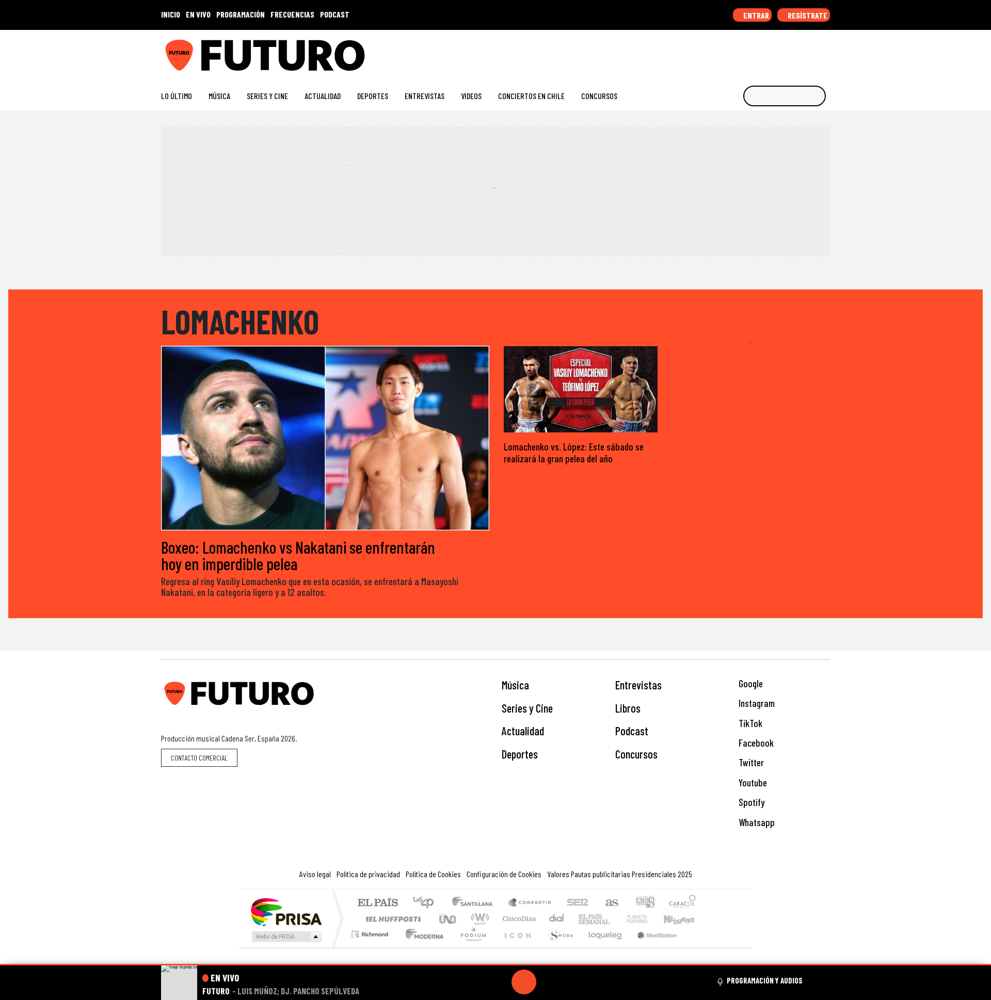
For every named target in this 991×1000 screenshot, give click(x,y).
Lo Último (176, 96)
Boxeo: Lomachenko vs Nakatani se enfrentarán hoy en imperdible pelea (298, 555)
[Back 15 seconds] (499, 982)
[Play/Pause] (524, 982)
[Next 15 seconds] (548, 982)
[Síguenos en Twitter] (775, 51)
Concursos (599, 96)
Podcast (631, 730)
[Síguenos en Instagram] (726, 51)
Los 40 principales (427, 903)
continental (557, 918)
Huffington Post (391, 918)
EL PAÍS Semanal (585, 918)
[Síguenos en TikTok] (742, 51)
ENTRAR (755, 15)
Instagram (756, 703)
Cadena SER (577, 903)
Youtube (752, 782)
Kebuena (684, 918)
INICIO (170, 14)
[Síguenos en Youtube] (792, 51)
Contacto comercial (199, 757)
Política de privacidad (368, 874)
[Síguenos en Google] (709, 51)
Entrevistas (424, 96)
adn (644, 903)
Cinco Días (517, 918)
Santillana (475, 903)
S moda (557, 947)
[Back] (474, 982)
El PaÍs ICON (515, 947)
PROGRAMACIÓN (240, 14)
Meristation (651, 947)
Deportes (372, 96)
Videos (471, 96)
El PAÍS (377, 903)
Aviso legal (315, 874)
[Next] (573, 982)
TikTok (749, 723)
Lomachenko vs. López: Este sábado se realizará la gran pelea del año (574, 452)
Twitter (750, 762)
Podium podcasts (371, 931)
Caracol (682, 903)
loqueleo (602, 947)
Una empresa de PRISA (286, 911)
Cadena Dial (647, 918)
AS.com (610, 903)
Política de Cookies (433, 874)
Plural (470, 947)
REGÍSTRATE (806, 15)
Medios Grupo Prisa (286, 936)
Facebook (755, 743)
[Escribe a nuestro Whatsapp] (825, 51)
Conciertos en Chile (531, 96)
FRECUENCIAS (292, 14)
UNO (448, 918)
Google (750, 683)
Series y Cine (267, 96)
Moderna (422, 947)
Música (219, 96)
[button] (495, 964)
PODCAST (334, 14)
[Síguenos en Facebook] (759, 51)
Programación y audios (764, 980)
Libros (628, 708)
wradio (478, 918)
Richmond (371, 947)
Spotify (750, 802)
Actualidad (323, 96)
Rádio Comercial (697, 947)
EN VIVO (198, 14)
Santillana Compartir (530, 903)
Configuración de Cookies (504, 874)
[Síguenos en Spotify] (808, 51)
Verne (615, 918)
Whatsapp (756, 822)
